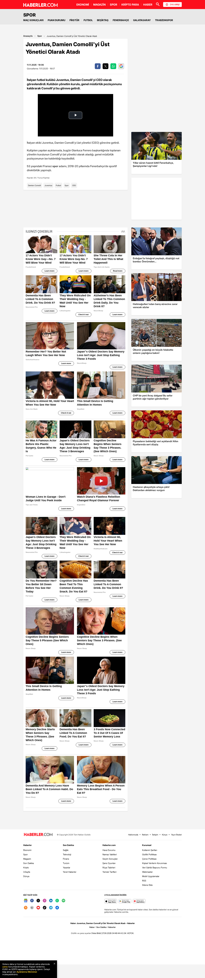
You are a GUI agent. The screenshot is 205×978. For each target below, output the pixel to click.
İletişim (155, 834)
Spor (39, 36)
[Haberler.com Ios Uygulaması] (110, 901)
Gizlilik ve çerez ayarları (81, 933)
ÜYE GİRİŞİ (174, 4)
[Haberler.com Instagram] (44, 900)
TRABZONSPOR (164, 20)
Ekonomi (27, 850)
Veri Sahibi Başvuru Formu (154, 867)
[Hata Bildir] (96, 933)
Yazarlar (66, 867)
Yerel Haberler (69, 872)
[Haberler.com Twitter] (38, 900)
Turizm (66, 863)
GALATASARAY (142, 20)
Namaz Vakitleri (109, 854)
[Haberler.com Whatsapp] (57, 900)
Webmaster (147, 872)
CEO (74, 185)
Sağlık (65, 850)
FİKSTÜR (74, 20)
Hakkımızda (133, 834)
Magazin (27, 858)
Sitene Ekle (147, 885)
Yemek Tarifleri (109, 872)
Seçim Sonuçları (110, 858)
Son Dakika (28, 863)
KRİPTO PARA (130, 4)
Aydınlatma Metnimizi (27, 971)
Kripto (26, 867)
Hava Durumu (108, 850)
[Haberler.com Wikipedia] (32, 907)
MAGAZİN (99, 4)
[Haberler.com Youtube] (38, 907)
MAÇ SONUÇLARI (33, 20)
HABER (147, 4)
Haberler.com (109, 845)
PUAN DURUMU (56, 20)
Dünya (26, 876)
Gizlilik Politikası (149, 854)
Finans (66, 858)
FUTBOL (88, 20)
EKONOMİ (82, 4)
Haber (92, 927)
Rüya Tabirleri (108, 867)
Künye (164, 834)
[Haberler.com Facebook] (32, 900)
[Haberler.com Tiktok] (44, 907)
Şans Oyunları (109, 863)
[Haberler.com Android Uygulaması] (125, 901)
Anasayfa (28, 36)
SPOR (113, 4)
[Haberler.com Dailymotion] (57, 907)
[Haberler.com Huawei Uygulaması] (139, 901)
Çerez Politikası (149, 858)
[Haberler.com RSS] (25, 907)
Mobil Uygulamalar (150, 876)
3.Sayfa (26, 872)
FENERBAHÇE (121, 20)
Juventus (48, 185)
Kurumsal (146, 845)
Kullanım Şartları (149, 850)
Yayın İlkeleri (176, 834)
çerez (5, 966)
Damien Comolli (34, 185)
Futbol (58, 185)
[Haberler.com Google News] (25, 900)
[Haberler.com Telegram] (50, 907)
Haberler (27, 845)
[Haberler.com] (38, 834)
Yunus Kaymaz (44, 178)
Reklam (145, 834)
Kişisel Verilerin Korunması (154, 863)
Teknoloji (67, 854)
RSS (144, 880)
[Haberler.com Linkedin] (50, 900)
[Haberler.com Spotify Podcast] (63, 900)
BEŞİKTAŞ (103, 20)
